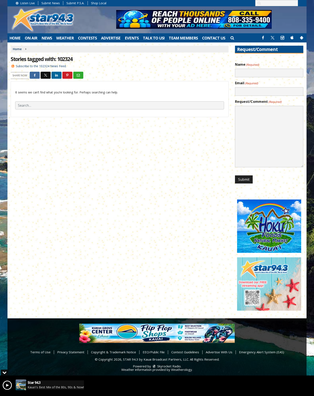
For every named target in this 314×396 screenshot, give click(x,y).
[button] (232, 37)
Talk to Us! (153, 38)
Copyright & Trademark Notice (113, 352)
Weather (65, 38)
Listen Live (27, 3)
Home (15, 38)
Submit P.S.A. (75, 3)
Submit (243, 179)
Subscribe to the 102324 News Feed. (41, 66)
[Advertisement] (194, 19)
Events (132, 38)
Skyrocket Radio (168, 366)
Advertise (110, 38)
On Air (31, 38)
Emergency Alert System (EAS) (261, 352)
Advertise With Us (219, 352)
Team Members (183, 38)
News (46, 38)
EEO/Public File (154, 352)
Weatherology (181, 369)
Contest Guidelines (185, 352)
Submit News (50, 3)
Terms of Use (40, 352)
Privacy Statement (70, 352)
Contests (87, 38)
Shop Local (98, 3)
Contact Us (213, 38)
